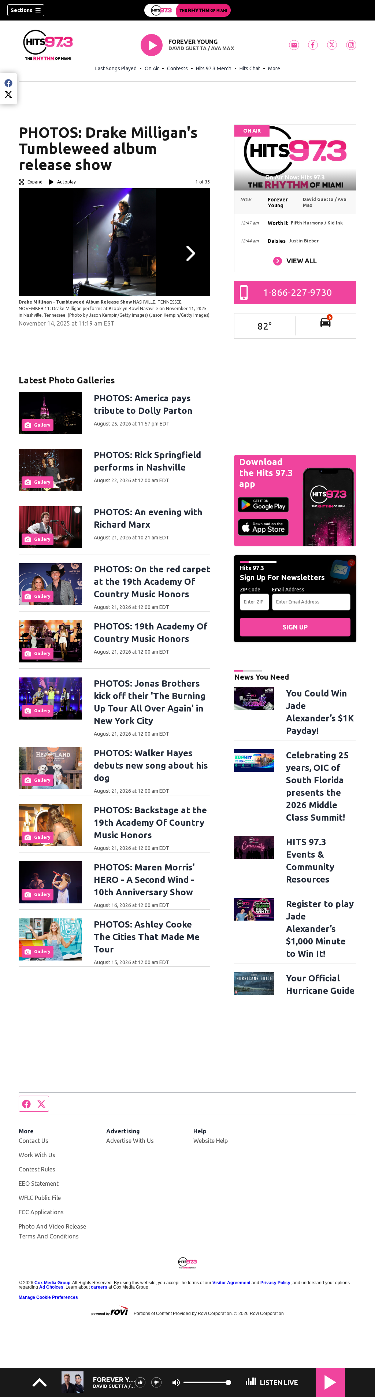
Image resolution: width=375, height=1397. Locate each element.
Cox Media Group (52, 1282)
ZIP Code (250, 589)
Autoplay (66, 181)
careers (99, 1287)
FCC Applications (41, 1212)
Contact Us (33, 1140)
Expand (34, 181)
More (274, 68)
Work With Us (37, 1155)
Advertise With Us (130, 1140)
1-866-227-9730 (297, 292)
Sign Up (295, 627)
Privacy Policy (275, 1282)
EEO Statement (39, 1183)
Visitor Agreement (231, 1282)
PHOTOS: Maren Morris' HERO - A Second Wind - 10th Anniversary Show (144, 879)
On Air (152, 68)
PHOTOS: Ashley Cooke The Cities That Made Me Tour (147, 936)
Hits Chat (250, 68)
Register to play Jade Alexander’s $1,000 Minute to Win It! (320, 929)
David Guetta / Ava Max (201, 48)
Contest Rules (37, 1169)
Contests (177, 68)
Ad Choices (51, 1287)
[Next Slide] (189, 253)
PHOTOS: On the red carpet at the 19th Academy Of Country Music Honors (152, 581)
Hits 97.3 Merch (213, 68)
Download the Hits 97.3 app (266, 473)
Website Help (210, 1140)
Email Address (288, 589)
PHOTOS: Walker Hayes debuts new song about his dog (151, 765)
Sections (21, 10)
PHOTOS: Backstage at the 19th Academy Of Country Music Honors (150, 822)
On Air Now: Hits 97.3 (295, 177)
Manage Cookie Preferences (48, 1297)
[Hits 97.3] (187, 10)
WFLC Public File (40, 1197)
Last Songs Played (116, 68)
